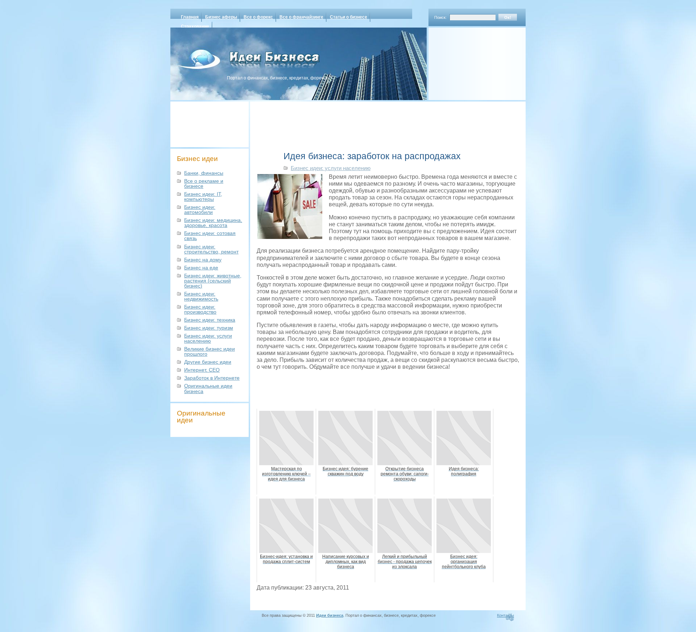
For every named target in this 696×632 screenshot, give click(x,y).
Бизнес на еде (201, 267)
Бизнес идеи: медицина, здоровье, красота (213, 222)
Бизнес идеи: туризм (208, 328)
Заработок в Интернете (212, 378)
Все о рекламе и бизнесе (203, 183)
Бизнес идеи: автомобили (199, 209)
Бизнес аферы (221, 17)
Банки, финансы (203, 173)
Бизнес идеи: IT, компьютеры (203, 196)
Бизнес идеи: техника (209, 320)
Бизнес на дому (202, 260)
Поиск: (440, 17)
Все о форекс (258, 17)
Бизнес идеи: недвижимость (201, 296)
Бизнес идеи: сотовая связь (210, 235)
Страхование (195, 26)
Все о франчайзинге (301, 17)
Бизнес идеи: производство (200, 309)
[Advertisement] (467, 61)
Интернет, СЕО (202, 370)
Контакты (505, 615)
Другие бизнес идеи (207, 362)
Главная (190, 17)
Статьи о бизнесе (348, 17)
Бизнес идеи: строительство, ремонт (211, 249)
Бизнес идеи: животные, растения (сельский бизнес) (212, 281)
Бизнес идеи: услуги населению (208, 338)
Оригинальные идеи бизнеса (208, 388)
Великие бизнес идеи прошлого (209, 351)
